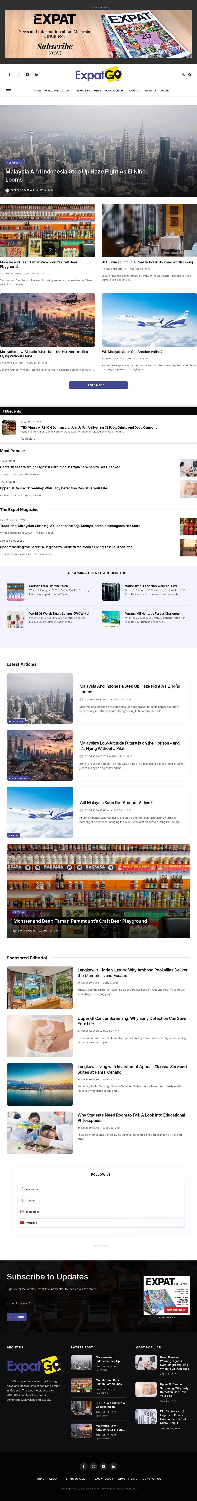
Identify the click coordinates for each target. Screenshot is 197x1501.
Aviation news (17, 778)
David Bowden (12, 273)
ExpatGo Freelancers (17, 554)
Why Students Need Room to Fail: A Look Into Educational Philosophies (131, 1118)
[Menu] (8, 90)
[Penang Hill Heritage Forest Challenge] (111, 619)
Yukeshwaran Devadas (18, 533)
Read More (28, 438)
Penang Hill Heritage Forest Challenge (152, 613)
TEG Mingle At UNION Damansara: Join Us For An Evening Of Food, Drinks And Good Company (89, 427)
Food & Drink (114, 90)
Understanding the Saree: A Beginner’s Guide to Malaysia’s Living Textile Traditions (66, 547)
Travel (132, 90)
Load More (96, 385)
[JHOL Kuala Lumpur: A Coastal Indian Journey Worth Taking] (149, 230)
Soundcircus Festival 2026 (48, 586)
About (54, 1478)
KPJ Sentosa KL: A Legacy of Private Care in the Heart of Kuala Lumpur (173, 1417)
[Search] (189, 74)
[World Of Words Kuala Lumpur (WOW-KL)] (15, 619)
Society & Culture (12, 541)
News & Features (88, 90)
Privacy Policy (101, 1478)
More (165, 90)
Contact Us (151, 1478)
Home (37, 90)
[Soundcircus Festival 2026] (15, 592)
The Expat (150, 90)
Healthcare (8, 461)
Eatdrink (19, 912)
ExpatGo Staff (20, 190)
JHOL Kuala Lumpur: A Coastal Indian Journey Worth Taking (147, 262)
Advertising (128, 1478)
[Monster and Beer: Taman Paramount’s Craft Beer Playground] (47, 230)
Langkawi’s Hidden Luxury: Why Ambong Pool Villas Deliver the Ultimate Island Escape (132, 973)
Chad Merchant (116, 269)
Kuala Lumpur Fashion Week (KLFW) (150, 586)
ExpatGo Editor (13, 363)
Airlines (13, 835)
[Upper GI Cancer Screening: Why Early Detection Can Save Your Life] (188, 489)
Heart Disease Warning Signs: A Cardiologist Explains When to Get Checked (60, 467)
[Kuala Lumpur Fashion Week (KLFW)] (111, 592)
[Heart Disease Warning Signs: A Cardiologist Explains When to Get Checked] (188, 468)
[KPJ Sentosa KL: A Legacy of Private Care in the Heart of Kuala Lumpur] (146, 1416)
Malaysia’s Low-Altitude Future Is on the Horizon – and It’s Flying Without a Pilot (44, 354)
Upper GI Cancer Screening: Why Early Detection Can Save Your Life (53, 488)
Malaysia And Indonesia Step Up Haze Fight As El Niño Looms (75, 175)
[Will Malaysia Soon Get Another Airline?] (149, 320)
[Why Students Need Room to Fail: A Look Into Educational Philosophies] (40, 1133)
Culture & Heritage (12, 520)
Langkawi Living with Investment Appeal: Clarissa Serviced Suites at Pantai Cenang (132, 1069)
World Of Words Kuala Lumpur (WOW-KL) (59, 613)
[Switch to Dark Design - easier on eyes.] (183, 74)
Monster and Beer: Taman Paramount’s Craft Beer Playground (38, 264)
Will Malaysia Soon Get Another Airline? (132, 352)
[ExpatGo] (98, 74)
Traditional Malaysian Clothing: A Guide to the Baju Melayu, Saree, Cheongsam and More (70, 526)
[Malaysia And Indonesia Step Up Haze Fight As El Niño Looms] (98, 151)
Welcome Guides (57, 90)
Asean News (14, 162)
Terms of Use (74, 1478)
